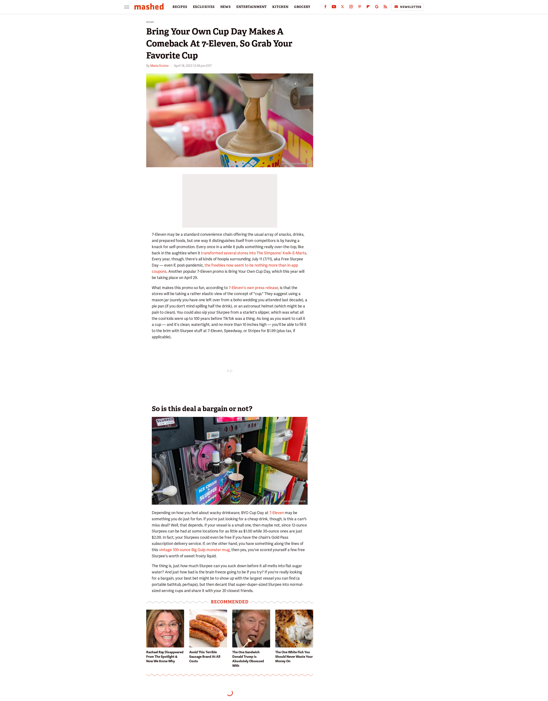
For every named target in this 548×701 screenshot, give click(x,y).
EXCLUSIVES (204, 7)
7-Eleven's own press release (253, 287)
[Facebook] (325, 7)
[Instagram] (351, 7)
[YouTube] (334, 7)
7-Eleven (276, 512)
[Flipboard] (368, 7)
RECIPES (180, 7)
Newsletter (410, 7)
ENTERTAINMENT (251, 7)
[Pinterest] (359, 7)
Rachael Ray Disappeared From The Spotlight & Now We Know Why (164, 656)
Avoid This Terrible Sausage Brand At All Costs (204, 656)
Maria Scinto (159, 66)
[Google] (376, 7)
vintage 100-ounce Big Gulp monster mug (194, 549)
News (150, 22)
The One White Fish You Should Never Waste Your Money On (294, 656)
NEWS (225, 7)
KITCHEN (280, 7)
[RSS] (385, 7)
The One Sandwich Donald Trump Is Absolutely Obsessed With (248, 659)
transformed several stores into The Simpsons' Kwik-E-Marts (253, 253)
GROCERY (302, 7)
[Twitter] (342, 7)
